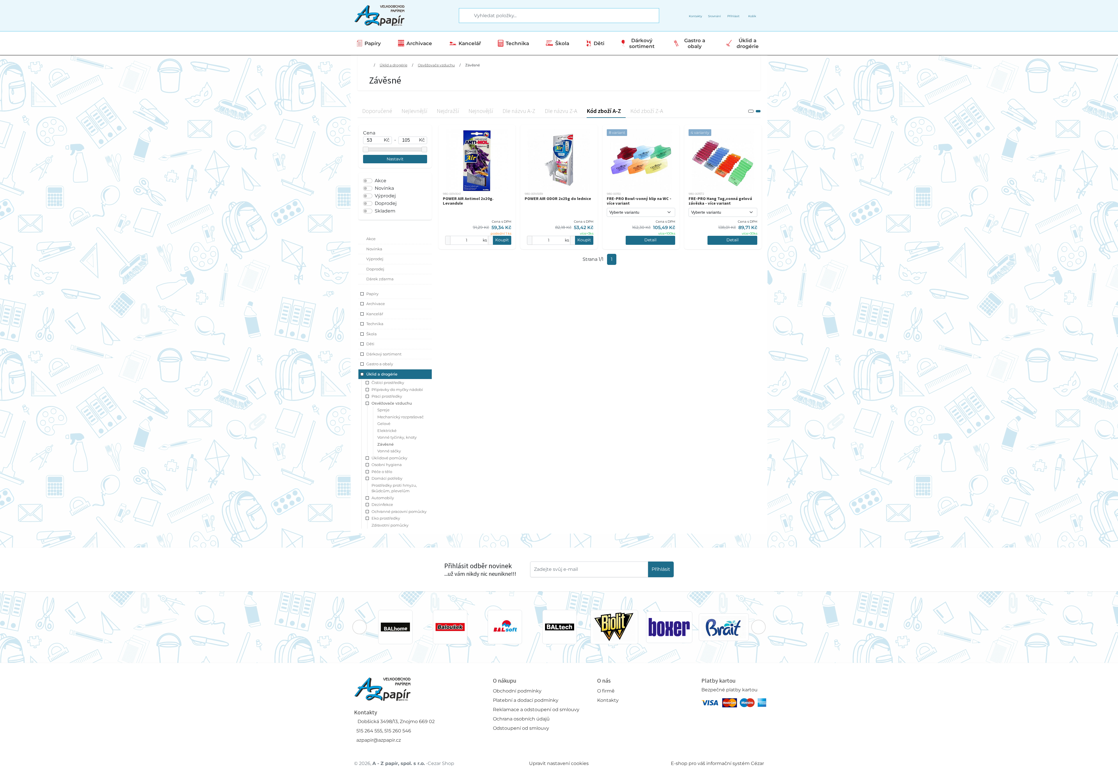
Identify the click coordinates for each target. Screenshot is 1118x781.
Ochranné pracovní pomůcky (399, 511)
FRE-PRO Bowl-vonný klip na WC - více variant (639, 201)
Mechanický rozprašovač (400, 417)
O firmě (606, 691)
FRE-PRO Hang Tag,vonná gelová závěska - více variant (720, 201)
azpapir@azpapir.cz (378, 740)
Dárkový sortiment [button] (383, 354)
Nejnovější (480, 110)
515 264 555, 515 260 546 (383, 731)
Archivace (419, 43)
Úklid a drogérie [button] (381, 374)
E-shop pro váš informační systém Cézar (717, 763)
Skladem (385, 211)
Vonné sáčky (389, 451)
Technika (517, 43)
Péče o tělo (382, 471)
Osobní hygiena (387, 464)
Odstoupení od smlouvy (521, 728)
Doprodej (386, 203)
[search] (463, 15)
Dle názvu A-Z (519, 110)
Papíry (373, 43)
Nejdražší (448, 110)
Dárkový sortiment (641, 43)
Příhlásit (661, 569)
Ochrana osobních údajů (521, 719)
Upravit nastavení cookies (559, 763)
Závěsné (472, 65)
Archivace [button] (375, 303)
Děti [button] (370, 343)
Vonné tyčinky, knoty (397, 437)
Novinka (384, 188)
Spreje (383, 410)
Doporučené (377, 110)
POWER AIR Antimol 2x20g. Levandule (468, 201)
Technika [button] (374, 323)
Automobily (383, 497)
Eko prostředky (386, 518)
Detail (650, 239)
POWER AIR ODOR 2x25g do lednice (558, 198)
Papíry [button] (372, 293)
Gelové (383, 423)
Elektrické (387, 430)
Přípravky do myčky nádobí (397, 389)
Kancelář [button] (374, 313)
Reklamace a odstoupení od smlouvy (536, 709)
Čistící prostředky (388, 382)
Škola (562, 43)
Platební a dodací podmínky (525, 700)
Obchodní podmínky (517, 691)
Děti (599, 43)
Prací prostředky (387, 396)
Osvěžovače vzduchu (436, 65)
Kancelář (470, 43)
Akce (380, 180)
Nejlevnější (414, 110)
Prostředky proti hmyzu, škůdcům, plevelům (394, 488)
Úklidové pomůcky (389, 458)
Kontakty (608, 700)
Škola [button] (371, 334)
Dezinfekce (382, 504)
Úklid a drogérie (748, 43)
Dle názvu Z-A (561, 110)
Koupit (502, 239)
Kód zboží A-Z (604, 110)
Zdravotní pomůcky (390, 525)
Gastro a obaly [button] (379, 364)
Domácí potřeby (387, 478)
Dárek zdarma (380, 279)
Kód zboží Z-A (646, 110)
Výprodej (385, 196)
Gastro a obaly (694, 43)
